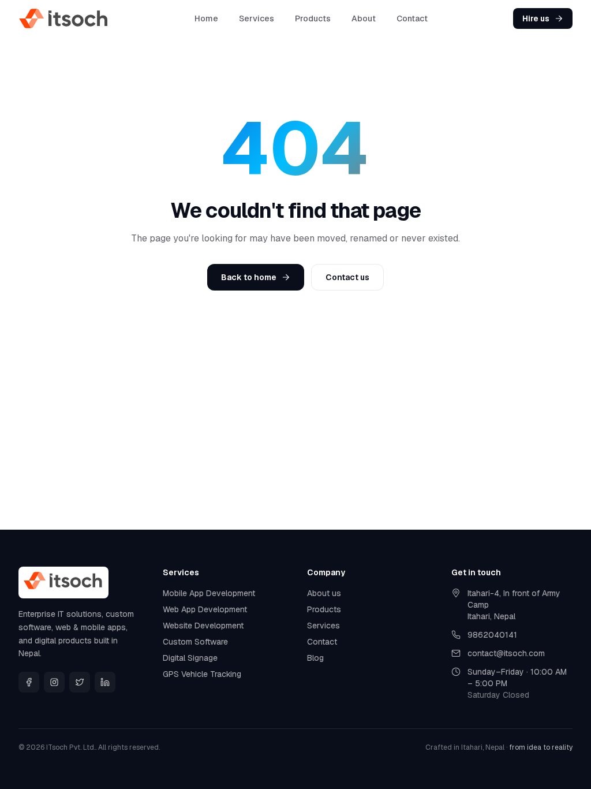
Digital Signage (190, 658)
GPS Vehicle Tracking (202, 674)
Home (206, 18)
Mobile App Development (209, 593)
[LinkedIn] (105, 682)
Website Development (203, 625)
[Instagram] (54, 682)
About (363, 18)
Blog (315, 658)
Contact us (347, 277)
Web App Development (205, 609)
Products (313, 18)
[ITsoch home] (64, 18)
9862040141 (492, 635)
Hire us (535, 18)
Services (256, 18)
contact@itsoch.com (506, 653)
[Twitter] (79, 682)
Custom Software (195, 642)
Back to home (248, 277)
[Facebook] (28, 682)
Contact (412, 18)
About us (324, 593)
